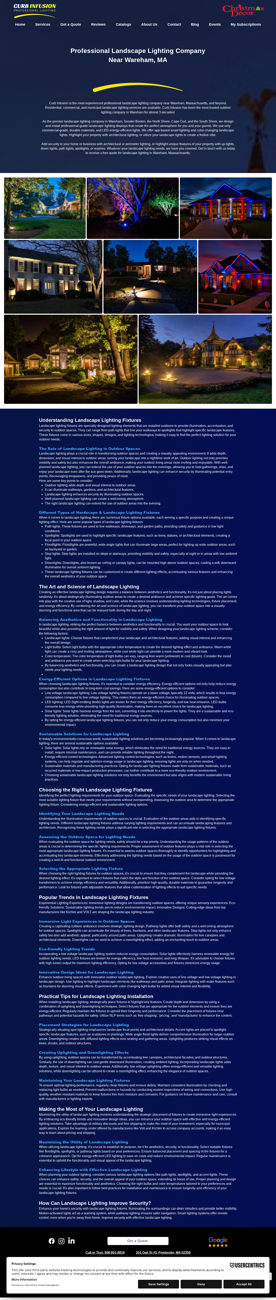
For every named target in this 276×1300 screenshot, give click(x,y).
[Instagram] (61, 1241)
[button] (42, 24)
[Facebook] (52, 1241)
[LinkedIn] (71, 1241)
